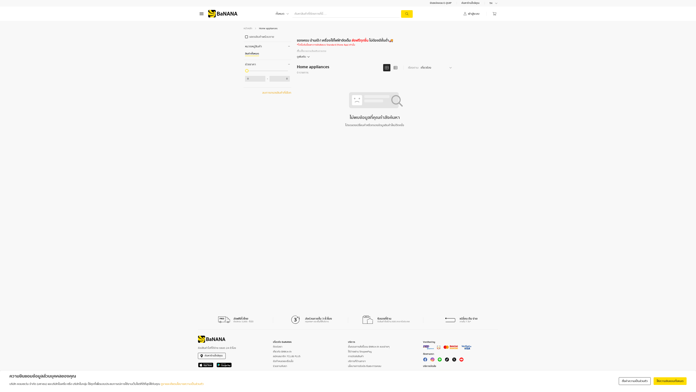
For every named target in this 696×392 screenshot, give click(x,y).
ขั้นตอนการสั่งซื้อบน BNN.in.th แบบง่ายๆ (369, 347)
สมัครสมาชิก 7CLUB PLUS (286, 356)
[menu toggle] (201, 13)
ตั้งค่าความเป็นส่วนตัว (635, 381)
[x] (454, 360)
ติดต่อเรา (277, 347)
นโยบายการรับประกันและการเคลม (364, 366)
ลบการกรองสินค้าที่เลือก (276, 92)
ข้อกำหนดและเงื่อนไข (283, 361)
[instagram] (432, 360)
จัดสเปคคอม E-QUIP (441, 3)
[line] (440, 360)
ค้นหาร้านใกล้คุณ (470, 3)
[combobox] (493, 3)
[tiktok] (447, 360)
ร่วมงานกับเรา (280, 366)
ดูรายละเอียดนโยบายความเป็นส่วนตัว (182, 384)
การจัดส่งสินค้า (356, 356)
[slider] (247, 71)
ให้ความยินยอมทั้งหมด (670, 381)
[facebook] (425, 360)
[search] (407, 14)
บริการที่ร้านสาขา (357, 361)
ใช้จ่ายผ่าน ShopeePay (360, 352)
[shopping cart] (494, 13)
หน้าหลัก (248, 28)
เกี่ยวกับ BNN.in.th (282, 352)
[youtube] (461, 360)
